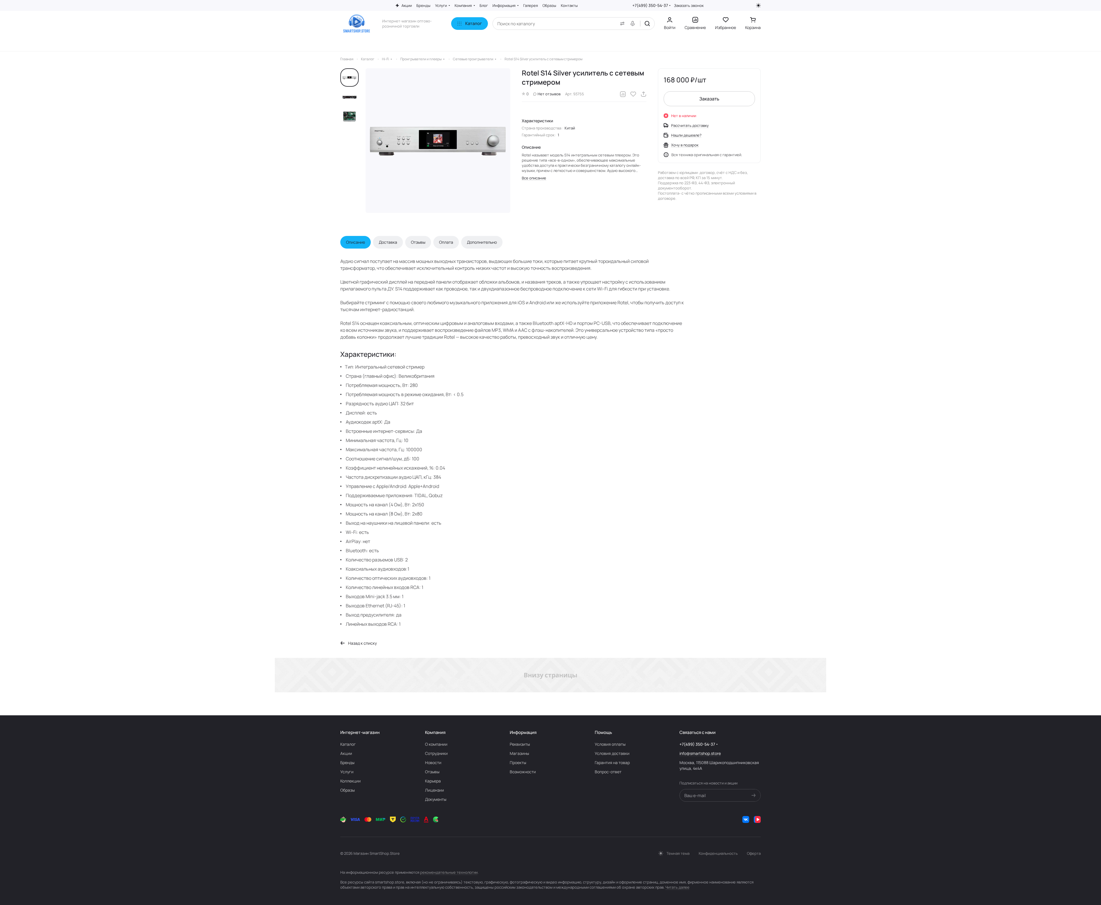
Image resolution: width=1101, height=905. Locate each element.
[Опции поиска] (621, 24)
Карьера (433, 781)
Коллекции (350, 781)
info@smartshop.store (700, 753)
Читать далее (677, 887)
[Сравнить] (623, 94)
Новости (433, 762)
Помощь (603, 732)
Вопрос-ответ (608, 771)
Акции (346, 753)
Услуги (347, 771)
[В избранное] (633, 94)
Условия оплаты (610, 744)
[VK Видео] (757, 819)
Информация (523, 732)
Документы (435, 799)
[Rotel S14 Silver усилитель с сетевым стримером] (438, 140)
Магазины (519, 753)
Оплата (446, 242)
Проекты (518, 762)
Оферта (754, 853)
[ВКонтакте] (745, 819)
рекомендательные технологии (449, 872)
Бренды (347, 762)
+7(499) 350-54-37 (650, 5)
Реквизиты (520, 744)
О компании (436, 744)
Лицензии (434, 790)
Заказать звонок (689, 5)
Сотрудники (436, 753)
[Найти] (647, 24)
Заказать (709, 99)
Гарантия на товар (612, 762)
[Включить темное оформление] (758, 5)
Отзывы (418, 242)
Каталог (348, 744)
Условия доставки (612, 753)
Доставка (388, 242)
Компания (435, 732)
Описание (355, 242)
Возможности (523, 771)
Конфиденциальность (718, 853)
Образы (347, 790)
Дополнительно (482, 242)
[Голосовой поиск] (633, 24)
